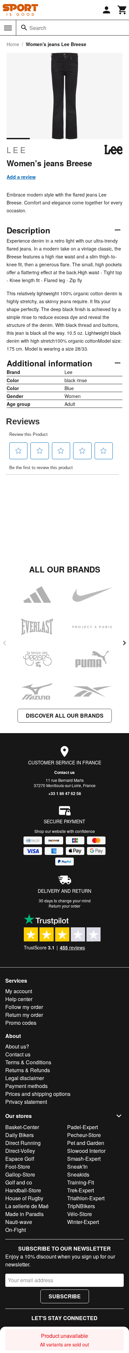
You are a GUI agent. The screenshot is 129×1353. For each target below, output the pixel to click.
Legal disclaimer (24, 1078)
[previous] (4, 643)
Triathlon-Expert (86, 1198)
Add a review (21, 176)
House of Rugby (24, 1198)
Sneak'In (77, 1166)
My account (18, 991)
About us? (17, 1046)
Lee (17, 150)
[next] (124, 643)
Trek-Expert (80, 1190)
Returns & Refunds (27, 1070)
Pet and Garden (85, 1143)
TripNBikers (81, 1206)
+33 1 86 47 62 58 (64, 793)
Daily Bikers (19, 1135)
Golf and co (18, 1182)
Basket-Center (22, 1127)
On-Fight (15, 1230)
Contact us (64, 772)
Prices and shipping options (37, 1094)
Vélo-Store (79, 1214)
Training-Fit (80, 1182)
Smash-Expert (84, 1158)
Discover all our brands (65, 715)
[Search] (24, 27)
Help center (18, 999)
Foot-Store (17, 1166)
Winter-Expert (83, 1222)
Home (13, 44)
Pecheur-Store (84, 1135)
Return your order (64, 906)
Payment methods (26, 1086)
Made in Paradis (24, 1214)
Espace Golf (19, 1158)
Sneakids (78, 1174)
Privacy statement (26, 1101)
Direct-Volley (20, 1150)
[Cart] (122, 10)
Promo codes (20, 1022)
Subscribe (65, 1296)
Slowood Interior (86, 1150)
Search (37, 28)
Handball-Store (23, 1190)
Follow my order (24, 1007)
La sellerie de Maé (27, 1206)
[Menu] (8, 28)
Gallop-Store (20, 1174)
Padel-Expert (82, 1127)
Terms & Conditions (28, 1062)
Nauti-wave (18, 1222)
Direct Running (23, 1143)
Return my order (24, 1015)
